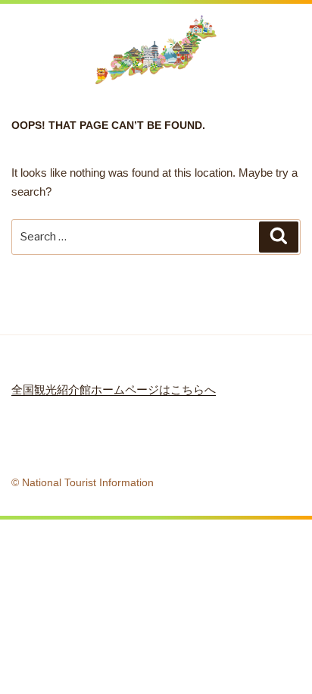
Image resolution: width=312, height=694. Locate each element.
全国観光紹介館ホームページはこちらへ (113, 389)
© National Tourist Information (82, 482)
